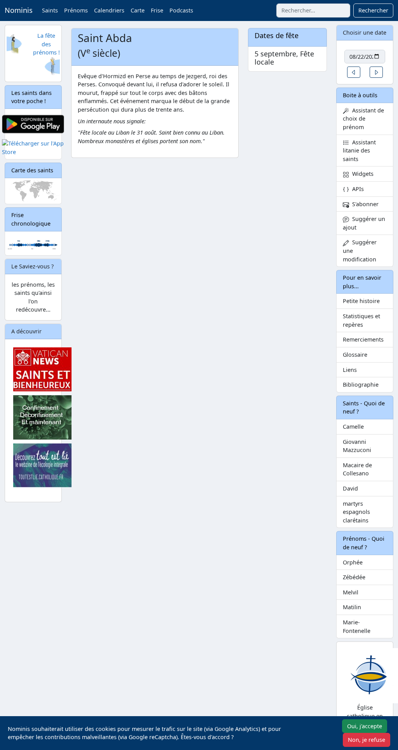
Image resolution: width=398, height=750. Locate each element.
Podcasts (181, 10)
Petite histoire (361, 301)
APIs (356, 189)
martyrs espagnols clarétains (356, 512)
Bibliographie (361, 384)
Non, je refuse (366, 739)
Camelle (353, 426)
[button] (353, 72)
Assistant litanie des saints (359, 150)
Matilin (352, 607)
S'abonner (364, 204)
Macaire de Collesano (357, 469)
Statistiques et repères (361, 320)
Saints (50, 10)
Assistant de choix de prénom (363, 119)
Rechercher (373, 10)
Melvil (350, 592)
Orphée (353, 562)
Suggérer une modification (360, 250)
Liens (350, 369)
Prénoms (76, 10)
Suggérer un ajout (364, 223)
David (350, 488)
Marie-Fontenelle (356, 626)
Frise (157, 10)
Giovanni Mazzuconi (357, 446)
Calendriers (109, 10)
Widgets (361, 173)
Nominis (19, 10)
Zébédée (354, 577)
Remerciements (363, 339)
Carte (138, 10)
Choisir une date (364, 32)
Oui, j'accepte (364, 726)
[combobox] (313, 11)
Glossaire (355, 354)
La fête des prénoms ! (46, 44)
